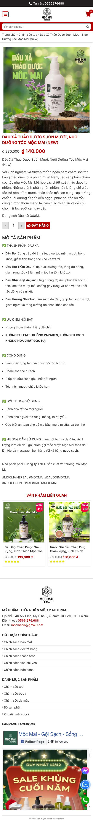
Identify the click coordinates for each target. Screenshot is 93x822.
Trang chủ (9, 34)
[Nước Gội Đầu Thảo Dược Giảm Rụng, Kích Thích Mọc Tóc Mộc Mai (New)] (69, 522)
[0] (88, 15)
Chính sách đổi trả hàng (20, 649)
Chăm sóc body (15, 693)
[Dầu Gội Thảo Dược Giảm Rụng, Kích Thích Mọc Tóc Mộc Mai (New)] (23, 522)
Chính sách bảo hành (19, 670)
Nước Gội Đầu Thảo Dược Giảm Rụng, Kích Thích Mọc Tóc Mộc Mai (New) (68, 549)
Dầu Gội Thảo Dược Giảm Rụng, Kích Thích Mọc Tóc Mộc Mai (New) (24, 549)
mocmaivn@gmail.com (27, 625)
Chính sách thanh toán (19, 656)
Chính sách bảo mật (18, 642)
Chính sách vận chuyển (20, 663)
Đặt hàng (40, 225)
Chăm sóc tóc (28, 34)
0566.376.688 (28, 620)
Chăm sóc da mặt (16, 700)
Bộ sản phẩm (13, 707)
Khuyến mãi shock (17, 714)
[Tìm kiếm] (87, 26)
